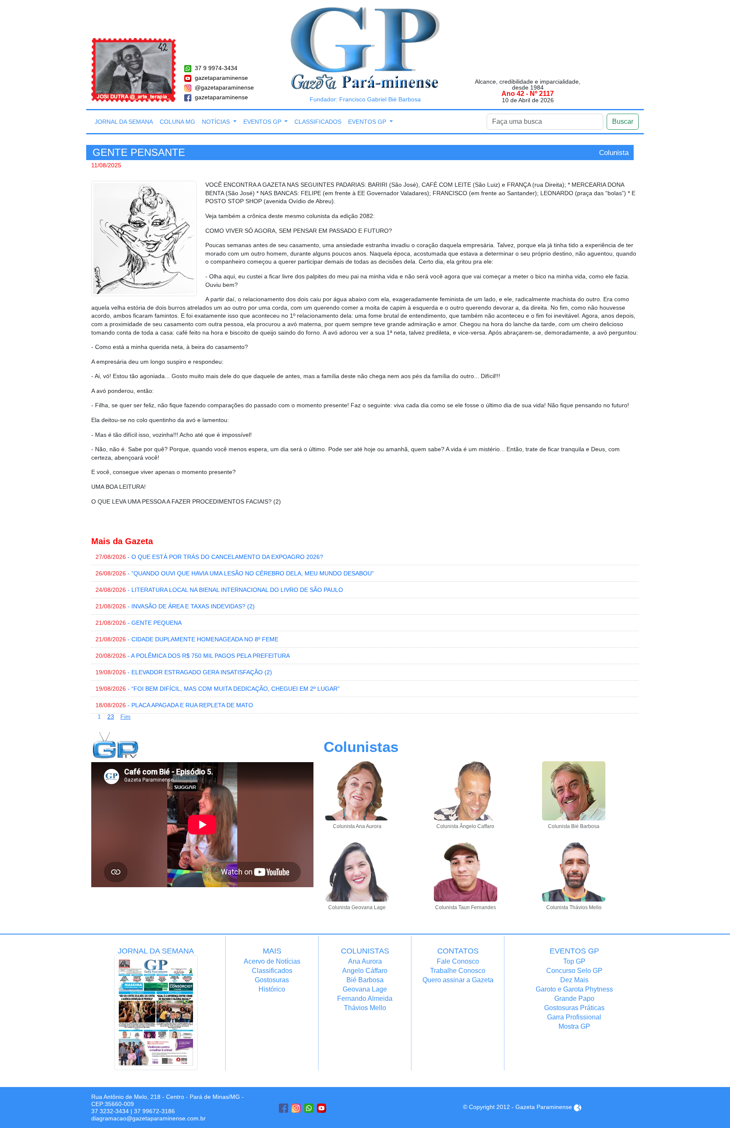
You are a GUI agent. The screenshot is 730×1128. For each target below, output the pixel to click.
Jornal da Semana (124, 121)
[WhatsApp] (308, 1108)
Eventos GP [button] (263, 121)
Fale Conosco (458, 961)
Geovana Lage (365, 989)
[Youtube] (321, 1108)
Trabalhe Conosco (457, 970)
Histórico (272, 989)
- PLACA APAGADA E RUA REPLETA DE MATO (174, 705)
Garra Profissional (574, 1017)
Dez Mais (574, 980)
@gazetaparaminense (224, 87)
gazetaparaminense (221, 77)
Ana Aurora (365, 961)
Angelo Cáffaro (364, 970)
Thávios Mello (365, 1007)
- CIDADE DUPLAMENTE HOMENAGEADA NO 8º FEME (186, 639)
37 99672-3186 (154, 1111)
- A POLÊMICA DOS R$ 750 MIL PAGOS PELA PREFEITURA (192, 655)
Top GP (574, 961)
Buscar (622, 121)
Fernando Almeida (364, 998)
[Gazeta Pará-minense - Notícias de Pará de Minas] (365, 47)
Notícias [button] (217, 121)
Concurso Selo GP (574, 970)
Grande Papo (574, 998)
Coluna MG (177, 121)
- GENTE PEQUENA (138, 622)
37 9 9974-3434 (216, 68)
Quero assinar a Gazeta (457, 980)
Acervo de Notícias (272, 961)
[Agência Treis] (577, 1106)
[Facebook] (283, 1108)
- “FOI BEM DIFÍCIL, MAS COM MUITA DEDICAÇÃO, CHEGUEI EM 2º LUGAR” (217, 688)
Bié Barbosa (365, 980)
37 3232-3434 (110, 1111)
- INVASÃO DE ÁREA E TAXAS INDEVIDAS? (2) (175, 606)
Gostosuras (272, 980)
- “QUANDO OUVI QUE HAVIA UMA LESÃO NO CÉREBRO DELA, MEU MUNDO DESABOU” (234, 573)
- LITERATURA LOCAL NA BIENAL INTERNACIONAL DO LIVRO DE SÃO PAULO (219, 589)
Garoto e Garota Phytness (574, 989)
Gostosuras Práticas (574, 1007)
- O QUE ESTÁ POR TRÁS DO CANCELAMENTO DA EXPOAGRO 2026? (209, 556)
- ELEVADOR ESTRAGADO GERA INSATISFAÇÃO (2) (183, 672)
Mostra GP (574, 1026)
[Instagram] (296, 1108)
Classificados (317, 121)
